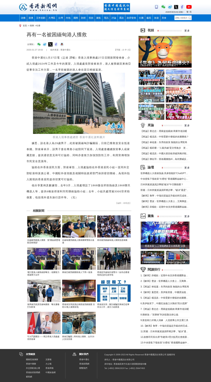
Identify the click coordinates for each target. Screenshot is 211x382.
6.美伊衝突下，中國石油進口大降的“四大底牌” (164, 303)
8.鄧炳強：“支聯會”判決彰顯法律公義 (159, 314)
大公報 (49, 364)
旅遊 (156, 18)
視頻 (91, 18)
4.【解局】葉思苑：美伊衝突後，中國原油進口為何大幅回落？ (172, 292)
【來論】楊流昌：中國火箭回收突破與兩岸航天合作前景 (169, 153)
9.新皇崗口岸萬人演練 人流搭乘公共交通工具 (164, 320)
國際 (75, 18)
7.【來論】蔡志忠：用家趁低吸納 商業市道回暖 (165, 309)
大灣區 (51, 18)
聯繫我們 (83, 368)
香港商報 (50, 368)
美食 (164, 18)
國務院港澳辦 (32, 359)
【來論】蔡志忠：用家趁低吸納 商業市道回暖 (164, 131)
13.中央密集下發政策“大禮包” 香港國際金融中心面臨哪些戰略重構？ (175, 342)
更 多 (187, 30)
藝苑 (149, 18)
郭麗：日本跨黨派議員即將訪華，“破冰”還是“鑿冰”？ (167, 190)
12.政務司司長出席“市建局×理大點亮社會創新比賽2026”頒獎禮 (172, 337)
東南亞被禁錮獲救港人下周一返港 (77, 272)
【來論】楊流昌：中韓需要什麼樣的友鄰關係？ (165, 136)
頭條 (23, 18)
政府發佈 (131, 18)
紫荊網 (29, 377)
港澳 (31, 18)
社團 (141, 18)
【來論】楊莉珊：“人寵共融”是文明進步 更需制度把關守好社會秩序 (176, 148)
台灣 (60, 18)
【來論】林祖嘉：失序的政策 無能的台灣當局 (164, 142)
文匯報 (49, 359)
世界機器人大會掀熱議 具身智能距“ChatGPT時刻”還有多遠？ (172, 173)
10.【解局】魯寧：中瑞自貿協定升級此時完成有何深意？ (170, 326)
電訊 (106, 18)
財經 (83, 18)
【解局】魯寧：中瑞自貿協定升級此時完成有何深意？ (168, 195)
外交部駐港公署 (33, 368)
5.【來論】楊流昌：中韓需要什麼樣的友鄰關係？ (166, 298)
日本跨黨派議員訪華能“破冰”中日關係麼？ (162, 184)
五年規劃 (40, 18)
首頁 (25, 25)
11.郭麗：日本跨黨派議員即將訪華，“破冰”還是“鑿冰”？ (169, 331)
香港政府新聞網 (33, 372)
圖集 (98, 18)
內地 (68, 18)
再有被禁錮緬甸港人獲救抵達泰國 (112, 240)
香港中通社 (84, 359)
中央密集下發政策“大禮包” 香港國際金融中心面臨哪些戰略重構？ (174, 179)
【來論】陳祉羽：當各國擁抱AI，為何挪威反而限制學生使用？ (173, 159)
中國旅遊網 (51, 372)
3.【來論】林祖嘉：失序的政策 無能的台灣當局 (165, 286)
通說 (121, 18)
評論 (114, 18)
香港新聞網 (84, 364)
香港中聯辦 (31, 364)
